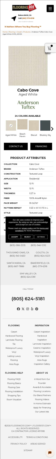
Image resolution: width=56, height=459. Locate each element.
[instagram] (28, 309)
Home (5, 32)
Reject (27, 237)
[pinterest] (37, 309)
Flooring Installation (14, 391)
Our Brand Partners (42, 395)
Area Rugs (14, 364)
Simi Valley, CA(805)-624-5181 (28, 275)
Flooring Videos (42, 399)
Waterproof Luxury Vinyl (14, 350)
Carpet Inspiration (42, 332)
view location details (25, 22)
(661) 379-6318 (28, 18)
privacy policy (27, 228)
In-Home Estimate (42, 403)
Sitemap (28, 450)
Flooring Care (14, 387)
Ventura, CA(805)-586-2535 (18, 244)
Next (52, 125)
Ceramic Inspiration (42, 348)
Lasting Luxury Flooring (14, 358)
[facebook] (18, 309)
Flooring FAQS (14, 379)
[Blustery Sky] (45, 125)
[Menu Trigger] (50, 8)
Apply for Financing (42, 407)
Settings (41, 237)
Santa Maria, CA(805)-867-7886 (16, 265)
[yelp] (32, 309)
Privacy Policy (19, 444)
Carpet (19, 32)
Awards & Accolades (42, 387)
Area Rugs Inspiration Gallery (42, 362)
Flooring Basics (14, 383)
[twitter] (23, 309)
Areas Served (38, 444)
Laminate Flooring (14, 340)
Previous (4, 125)
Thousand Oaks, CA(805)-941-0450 (17, 254)
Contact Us (16, 146)
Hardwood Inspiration (42, 338)
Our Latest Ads (42, 412)
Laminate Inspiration (42, 344)
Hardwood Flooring (14, 336)
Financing (41, 146)
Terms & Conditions (37, 437)
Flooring (12, 32)
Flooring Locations (42, 391)
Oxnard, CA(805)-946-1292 (38, 244)
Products (26, 32)
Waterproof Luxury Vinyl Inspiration (42, 354)
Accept (14, 237)
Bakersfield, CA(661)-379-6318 (40, 265)
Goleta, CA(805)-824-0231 (42, 254)
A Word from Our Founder (42, 381)
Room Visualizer (14, 399)
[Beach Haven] (22, 124)
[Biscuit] (34, 125)
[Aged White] (11, 125)
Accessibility (15, 437)
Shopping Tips (14, 395)
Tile (14, 344)
